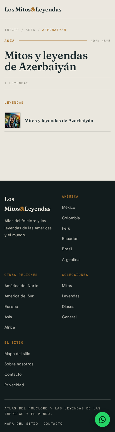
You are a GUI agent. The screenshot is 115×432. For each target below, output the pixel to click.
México (68, 207)
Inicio (11, 30)
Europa (11, 306)
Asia (30, 30)
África (9, 327)
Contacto (13, 374)
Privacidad (14, 384)
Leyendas (71, 295)
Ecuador (70, 238)
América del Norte (21, 285)
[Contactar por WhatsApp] (102, 419)
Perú (66, 228)
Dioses (68, 306)
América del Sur (19, 295)
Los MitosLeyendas (32, 9)
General (69, 316)
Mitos (67, 285)
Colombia (71, 217)
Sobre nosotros (18, 364)
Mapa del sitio (17, 353)
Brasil (67, 248)
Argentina (71, 259)
